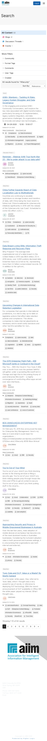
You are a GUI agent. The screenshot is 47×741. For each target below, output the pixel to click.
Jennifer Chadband (11, 215)
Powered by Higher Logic (23, 738)
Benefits (5, 712)
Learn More (7, 714)
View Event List (21, 130)
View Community (8, 130)
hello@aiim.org (12, 695)
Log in (37, 3)
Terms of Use (7, 731)
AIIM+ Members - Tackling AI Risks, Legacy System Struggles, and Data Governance (19, 100)
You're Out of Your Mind (14, 468)
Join (4, 710)
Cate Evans (11, 597)
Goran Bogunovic (11, 549)
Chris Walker (12, 444)
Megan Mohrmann (11, 270)
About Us (6, 728)
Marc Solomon (11, 386)
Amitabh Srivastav (11, 163)
